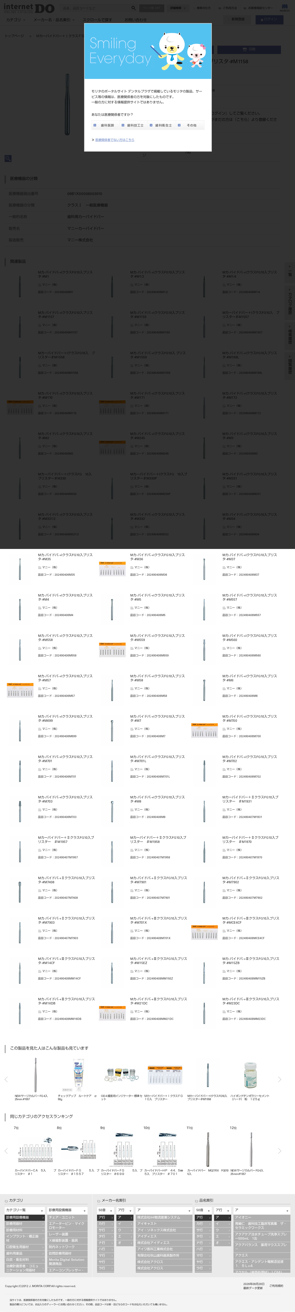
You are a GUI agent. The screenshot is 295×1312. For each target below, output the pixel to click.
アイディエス (147, 1236)
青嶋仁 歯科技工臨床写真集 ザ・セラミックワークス (261, 1226)
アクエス (241, 1255)
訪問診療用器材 (60, 1253)
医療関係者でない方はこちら (114, 140)
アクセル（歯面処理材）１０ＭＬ (259, 1272)
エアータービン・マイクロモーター (66, 1226)
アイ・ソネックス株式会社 (156, 1230)
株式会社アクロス (150, 1262)
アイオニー (243, 1217)
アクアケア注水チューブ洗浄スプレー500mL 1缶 (261, 1236)
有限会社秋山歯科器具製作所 (158, 1256)
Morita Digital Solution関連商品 (66, 1262)
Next (279, 1079)
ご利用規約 (276, 1286)
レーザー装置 (58, 1234)
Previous (6, 1079)
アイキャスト (147, 1224)
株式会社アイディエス (153, 1243)
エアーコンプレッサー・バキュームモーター (66, 1272)
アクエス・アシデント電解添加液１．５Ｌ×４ (259, 1264)
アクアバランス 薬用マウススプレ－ (261, 1247)
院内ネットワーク (62, 1247)
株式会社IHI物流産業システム (158, 1217)
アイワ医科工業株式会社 (155, 1249)
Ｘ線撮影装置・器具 (63, 1241)
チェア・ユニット (62, 1217)
